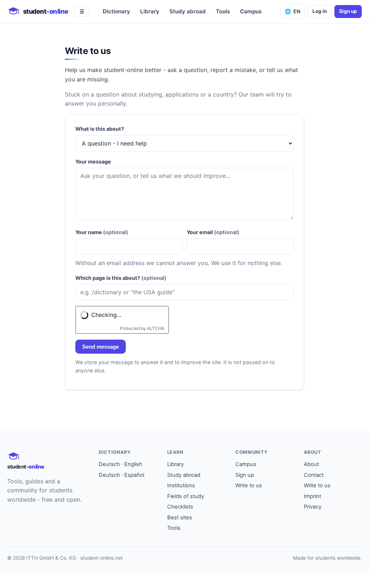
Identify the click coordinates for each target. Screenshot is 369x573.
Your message (93, 161)
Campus (251, 11)
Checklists (180, 506)
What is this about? (99, 129)
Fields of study (185, 496)
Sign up (348, 11)
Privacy (312, 506)
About (311, 464)
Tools (223, 11)
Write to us (248, 485)
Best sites (179, 517)
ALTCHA (155, 328)
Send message (100, 347)
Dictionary (116, 11)
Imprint (312, 496)
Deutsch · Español (121, 475)
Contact (314, 475)
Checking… (106, 314)
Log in (319, 11)
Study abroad (187, 11)
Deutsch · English (120, 464)
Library (149, 11)
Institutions (181, 485)
